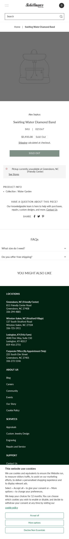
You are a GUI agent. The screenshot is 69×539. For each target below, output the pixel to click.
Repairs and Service (16, 446)
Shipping (23, 142)
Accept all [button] (34, 515)
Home (17, 27)
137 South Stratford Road (19, 321)
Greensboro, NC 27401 (17, 358)
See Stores (14, 174)
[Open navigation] (7, 5)
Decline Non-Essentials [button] (34, 530)
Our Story (11, 404)
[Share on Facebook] (34, 216)
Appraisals (11, 427)
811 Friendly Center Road (18, 305)
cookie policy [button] (11, 507)
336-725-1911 (13, 328)
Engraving (11, 440)
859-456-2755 (13, 344)
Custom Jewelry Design (17, 433)
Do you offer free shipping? (17, 256)
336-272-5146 (13, 361)
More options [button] (34, 522)
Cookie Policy (12, 410)
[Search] (61, 16)
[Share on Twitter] (38, 216)
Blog (8, 378)
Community (12, 391)
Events (9, 397)
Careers (10, 384)
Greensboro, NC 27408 (17, 308)
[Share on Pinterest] (43, 216)
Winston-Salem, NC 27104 (19, 325)
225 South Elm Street (17, 354)
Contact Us (51, 209)
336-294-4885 (13, 312)
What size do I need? (13, 248)
